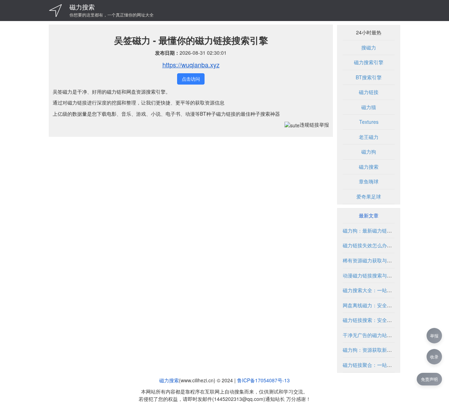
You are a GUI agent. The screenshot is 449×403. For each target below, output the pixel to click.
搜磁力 (368, 47)
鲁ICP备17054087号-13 (263, 380)
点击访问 (191, 78)
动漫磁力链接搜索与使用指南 (375, 275)
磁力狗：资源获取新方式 (370, 349)
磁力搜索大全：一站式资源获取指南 (382, 290)
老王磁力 (368, 136)
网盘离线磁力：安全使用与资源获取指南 (387, 305)
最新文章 (368, 215)
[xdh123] (55, 10)
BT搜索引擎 (369, 77)
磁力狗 (368, 151)
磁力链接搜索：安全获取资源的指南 (382, 319)
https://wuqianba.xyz (191, 64)
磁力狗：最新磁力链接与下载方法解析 (384, 230)
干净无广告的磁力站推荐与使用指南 (382, 334)
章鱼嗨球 (368, 181)
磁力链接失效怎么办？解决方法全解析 (384, 245)
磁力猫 (368, 106)
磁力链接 (368, 91)
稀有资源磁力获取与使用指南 (375, 260)
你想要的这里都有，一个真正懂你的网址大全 (111, 15)
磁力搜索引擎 (368, 62)
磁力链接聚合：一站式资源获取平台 (382, 364)
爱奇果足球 (368, 196)
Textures (368, 121)
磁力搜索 (82, 7)
